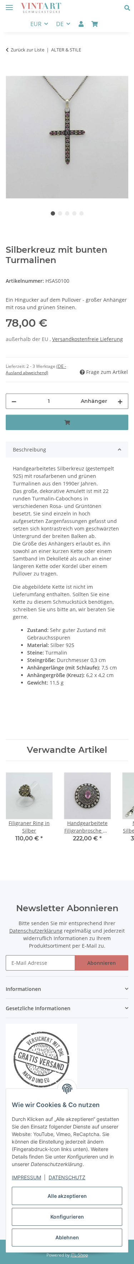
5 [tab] (81, 213)
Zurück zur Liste (27, 49)
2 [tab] (60, 213)
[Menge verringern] (14, 401)
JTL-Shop (79, 1255)
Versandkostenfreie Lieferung (87, 339)
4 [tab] (74, 213)
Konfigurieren (67, 1217)
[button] (129, 8)
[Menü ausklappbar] (9, 4)
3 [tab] (67, 213)
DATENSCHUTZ (67, 1177)
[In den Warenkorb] (11, 72)
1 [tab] (53, 213)
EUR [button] (35, 24)
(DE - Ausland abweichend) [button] (36, 369)
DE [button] (60, 24)
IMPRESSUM (26, 1177)
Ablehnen (67, 1237)
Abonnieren (101, 962)
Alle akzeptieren (67, 1196)
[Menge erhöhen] (120, 401)
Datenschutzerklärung (36, 930)
